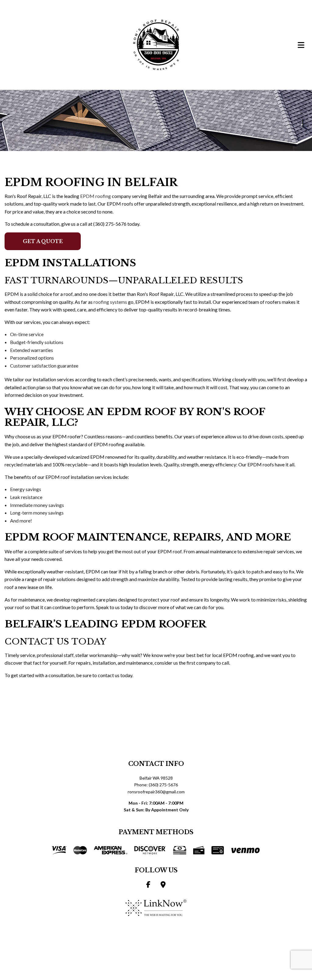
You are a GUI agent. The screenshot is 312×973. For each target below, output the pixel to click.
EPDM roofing (95, 196)
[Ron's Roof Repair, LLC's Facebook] (148, 885)
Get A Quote (43, 241)
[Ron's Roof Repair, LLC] (156, 44)
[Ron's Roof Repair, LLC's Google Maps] (163, 885)
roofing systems (110, 302)
